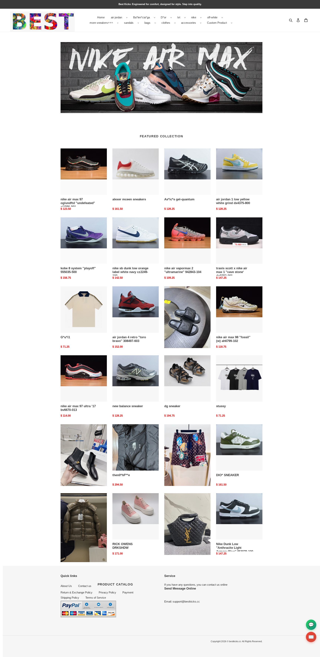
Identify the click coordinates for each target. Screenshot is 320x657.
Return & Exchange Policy (76, 592)
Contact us (84, 586)
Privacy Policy (107, 592)
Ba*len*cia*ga (141, 17)
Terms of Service (95, 597)
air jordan (116, 17)
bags (147, 22)
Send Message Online (180, 588)
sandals (129, 22)
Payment (127, 592)
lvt (178, 17)
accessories (188, 22)
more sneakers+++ (101, 22)
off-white (212, 17)
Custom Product (217, 22)
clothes (165, 22)
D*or (163, 17)
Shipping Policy (70, 597)
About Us (66, 586)
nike (193, 17)
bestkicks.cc (235, 641)
